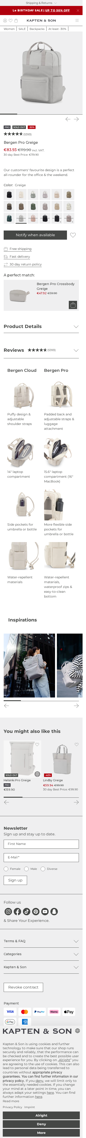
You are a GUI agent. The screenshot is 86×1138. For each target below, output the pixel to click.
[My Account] (5, 20)
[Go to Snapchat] (54, 911)
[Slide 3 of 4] (50, 797)
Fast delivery (20, 256)
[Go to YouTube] (45, 911)
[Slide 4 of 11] (26, 114)
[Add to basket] (73, 305)
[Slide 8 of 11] (56, 114)
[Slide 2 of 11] (11, 114)
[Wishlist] (10, 20)
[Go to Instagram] (8, 911)
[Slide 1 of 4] (13, 797)
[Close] (78, 10)
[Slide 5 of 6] (60, 700)
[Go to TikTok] (26, 911)
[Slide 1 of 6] (10, 700)
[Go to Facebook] (17, 911)
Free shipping (21, 249)
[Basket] (16, 20)
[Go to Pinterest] (35, 911)
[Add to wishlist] (73, 235)
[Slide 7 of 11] (49, 114)
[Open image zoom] (41, 72)
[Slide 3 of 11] (18, 114)
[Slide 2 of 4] (31, 797)
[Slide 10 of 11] (71, 114)
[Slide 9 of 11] (64, 114)
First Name (17, 844)
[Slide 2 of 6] (22, 700)
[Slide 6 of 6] (72, 700)
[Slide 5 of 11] (34, 114)
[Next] (76, 119)
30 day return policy (26, 264)
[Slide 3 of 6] (35, 700)
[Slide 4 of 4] (69, 797)
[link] (22, 766)
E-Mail (13, 857)
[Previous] (68, 119)
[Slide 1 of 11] (4, 114)
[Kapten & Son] (41, 20)
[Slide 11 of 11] (79, 114)
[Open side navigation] (77, 20)
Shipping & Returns (39, 3)
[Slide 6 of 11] (41, 114)
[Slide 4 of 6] (47, 700)
